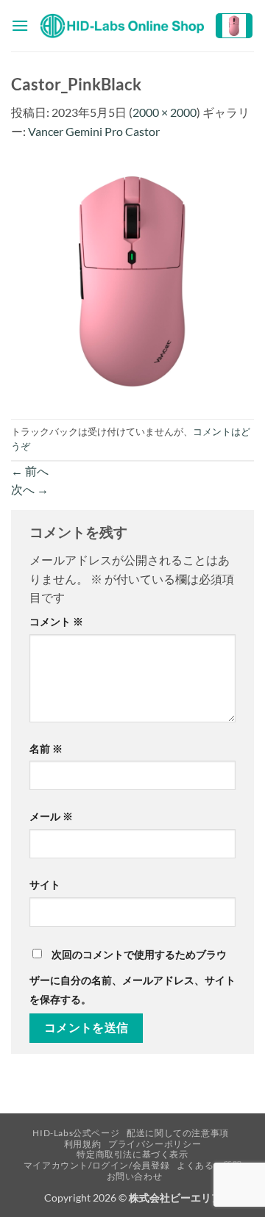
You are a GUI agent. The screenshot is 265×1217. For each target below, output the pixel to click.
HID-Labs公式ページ (75, 1132)
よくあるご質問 (209, 1165)
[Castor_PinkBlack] (132, 278)
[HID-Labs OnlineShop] (122, 26)
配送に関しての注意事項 (178, 1132)
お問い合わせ (135, 1176)
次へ (30, 489)
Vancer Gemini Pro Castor (94, 131)
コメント (56, 621)
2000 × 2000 (164, 112)
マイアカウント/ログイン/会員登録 (96, 1165)
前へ (30, 471)
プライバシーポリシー (154, 1143)
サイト (44, 884)
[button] (20, 25)
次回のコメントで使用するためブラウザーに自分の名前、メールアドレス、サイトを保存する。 (132, 976)
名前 (46, 748)
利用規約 (82, 1143)
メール (51, 816)
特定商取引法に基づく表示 (132, 1154)
